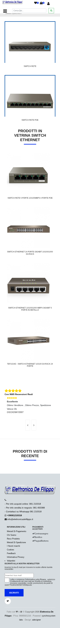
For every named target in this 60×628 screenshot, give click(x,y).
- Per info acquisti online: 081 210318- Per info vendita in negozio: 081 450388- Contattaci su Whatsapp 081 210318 (25, 508)
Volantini (11, 560)
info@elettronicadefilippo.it (20, 519)
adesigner (36, 620)
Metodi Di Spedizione (16, 542)
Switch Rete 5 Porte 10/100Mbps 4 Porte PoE (30, 198)
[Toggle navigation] (5, 11)
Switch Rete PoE (30, 120)
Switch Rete (30, 66)
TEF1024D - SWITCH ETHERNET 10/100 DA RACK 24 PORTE (30, 365)
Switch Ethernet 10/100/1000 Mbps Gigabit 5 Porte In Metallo (30, 309)
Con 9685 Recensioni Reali (19, 394)
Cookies (10, 549)
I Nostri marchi (13, 546)
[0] (35, 3)
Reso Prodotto (13, 539)
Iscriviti (14, 592)
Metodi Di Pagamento (16, 531)
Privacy (43, 579)
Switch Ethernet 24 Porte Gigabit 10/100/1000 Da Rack (30, 253)
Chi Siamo (11, 535)
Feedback (11, 553)
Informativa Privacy (15, 557)
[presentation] (27, 425)
